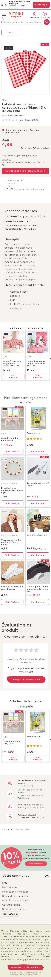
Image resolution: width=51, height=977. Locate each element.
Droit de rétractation (14, 909)
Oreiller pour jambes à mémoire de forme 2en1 (37, 588)
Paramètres (14, 975)
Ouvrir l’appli (41, 4)
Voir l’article (13, 376)
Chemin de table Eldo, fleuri (9, 439)
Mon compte (9, 887)
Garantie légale (11, 904)
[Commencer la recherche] (47, 22)
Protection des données (29, 975)
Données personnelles (15, 900)
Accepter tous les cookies (25, 967)
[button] (25, 875)
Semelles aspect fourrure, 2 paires (12, 587)
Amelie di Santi (9, 483)
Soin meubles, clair (37, 535)
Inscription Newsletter (15, 891)
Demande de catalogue (16, 896)
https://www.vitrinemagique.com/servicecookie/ (25, 959)
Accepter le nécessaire (32, 972)
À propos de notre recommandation (25, 171)
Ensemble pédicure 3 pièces (38, 484)
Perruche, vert (34, 433)
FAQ (4, 882)
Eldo (4, 100)
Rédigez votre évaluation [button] (26, 679)
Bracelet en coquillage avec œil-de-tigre (12, 490)
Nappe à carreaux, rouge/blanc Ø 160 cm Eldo (36, 363)
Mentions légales (16, 972)
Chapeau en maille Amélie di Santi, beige (11, 542)
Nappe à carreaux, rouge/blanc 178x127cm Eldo (12, 363)
